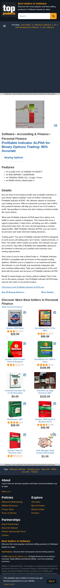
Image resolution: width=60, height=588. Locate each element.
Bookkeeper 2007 (15, 419)
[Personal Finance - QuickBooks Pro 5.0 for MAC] (54, 312)
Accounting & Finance (33, 134)
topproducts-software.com (17, 556)
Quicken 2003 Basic (15, 328)
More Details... (48, 292)
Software (8, 134)
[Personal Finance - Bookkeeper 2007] (24, 403)
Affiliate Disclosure (10, 505)
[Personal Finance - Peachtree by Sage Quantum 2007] (54, 375)
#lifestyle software (18, 469)
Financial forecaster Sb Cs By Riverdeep (15, 391)
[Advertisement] (30, 62)
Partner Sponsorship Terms (14, 531)
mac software (48, 27)
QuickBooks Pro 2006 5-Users (45, 360)
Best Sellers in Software (32, 3)
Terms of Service (9, 513)
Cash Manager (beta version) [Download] (45, 451)
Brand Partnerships (10, 524)
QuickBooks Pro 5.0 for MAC (45, 329)
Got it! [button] (51, 581)
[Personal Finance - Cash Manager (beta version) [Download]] (54, 435)
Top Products (7, 552)
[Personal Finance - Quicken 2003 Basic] (24, 312)
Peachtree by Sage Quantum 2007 (45, 391)
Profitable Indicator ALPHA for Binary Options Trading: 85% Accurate (26, 147)
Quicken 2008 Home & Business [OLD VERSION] (45, 420)
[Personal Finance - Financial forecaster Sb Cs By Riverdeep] (24, 375)
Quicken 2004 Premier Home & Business (15, 360)
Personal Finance (14, 138)
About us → (7, 491)
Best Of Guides (38, 505)
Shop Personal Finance (12, 307)
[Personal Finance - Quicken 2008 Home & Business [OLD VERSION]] (54, 403)
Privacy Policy (8, 509)
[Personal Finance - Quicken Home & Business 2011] (24, 435)
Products (35, 513)
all (55, 25)
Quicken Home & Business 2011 (15, 451)
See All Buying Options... (13, 292)
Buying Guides (37, 509)
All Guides (35, 502)
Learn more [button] (9, 584)
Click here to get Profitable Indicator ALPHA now (23, 287)
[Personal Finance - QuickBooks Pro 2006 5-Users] (54, 343)
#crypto (34, 472)
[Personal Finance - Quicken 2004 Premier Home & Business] (24, 343)
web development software (27, 27)
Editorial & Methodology (12, 502)
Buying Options (13, 157)
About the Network (10, 528)
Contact (5, 535)
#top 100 (45, 469)
